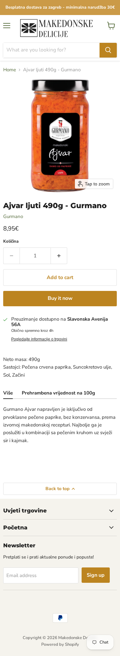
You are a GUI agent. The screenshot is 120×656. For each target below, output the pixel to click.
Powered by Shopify (60, 644)
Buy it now (60, 298)
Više (8, 393)
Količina (11, 241)
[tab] (8, 393)
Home (9, 70)
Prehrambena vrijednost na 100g (58, 393)
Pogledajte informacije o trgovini (39, 339)
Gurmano (13, 216)
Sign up (96, 575)
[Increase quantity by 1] (59, 255)
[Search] (108, 50)
